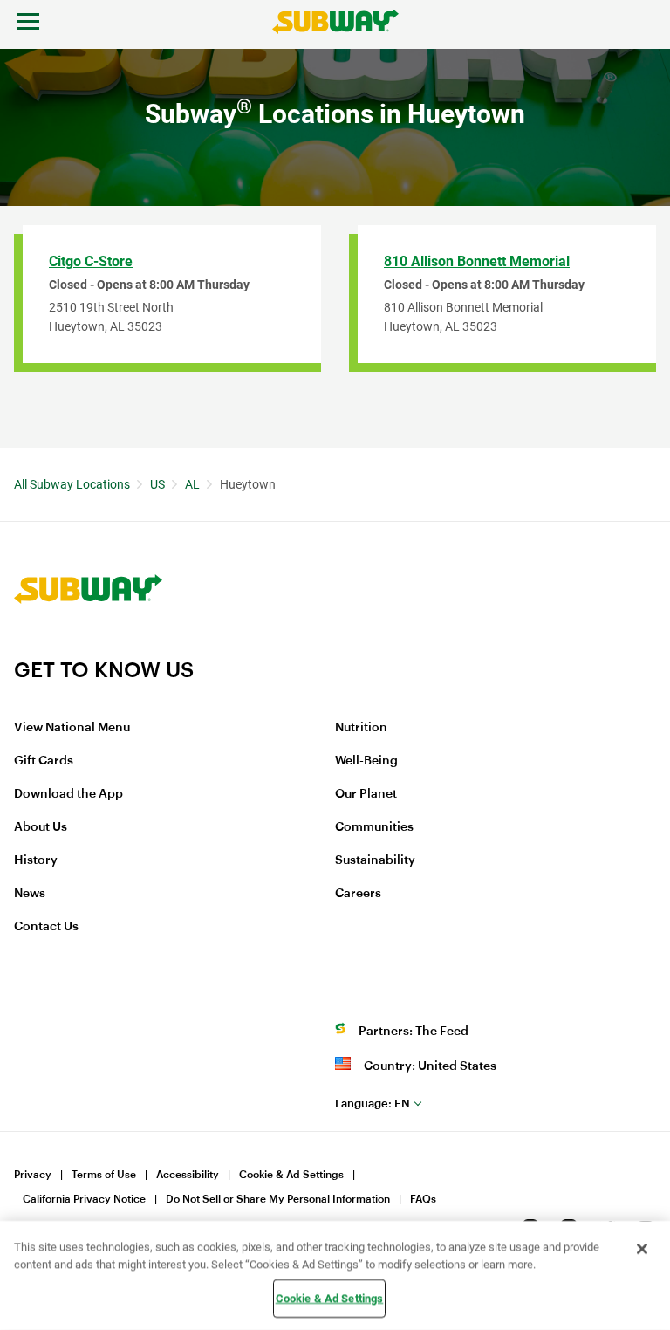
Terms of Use (104, 1174)
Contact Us (46, 927)
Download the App (68, 794)
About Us (40, 827)
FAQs (423, 1199)
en (372, 1103)
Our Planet (366, 794)
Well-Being (366, 761)
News (29, 894)
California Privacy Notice (84, 1199)
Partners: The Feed (413, 1031)
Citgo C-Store (91, 261)
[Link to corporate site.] (88, 646)
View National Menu (72, 728)
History (36, 860)
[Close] (642, 1249)
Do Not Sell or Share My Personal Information (278, 1199)
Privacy (32, 1174)
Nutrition (361, 728)
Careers (358, 894)
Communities (374, 827)
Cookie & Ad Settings (291, 1174)
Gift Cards (43, 761)
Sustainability (375, 860)
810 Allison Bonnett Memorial (477, 261)
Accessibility (187, 1174)
